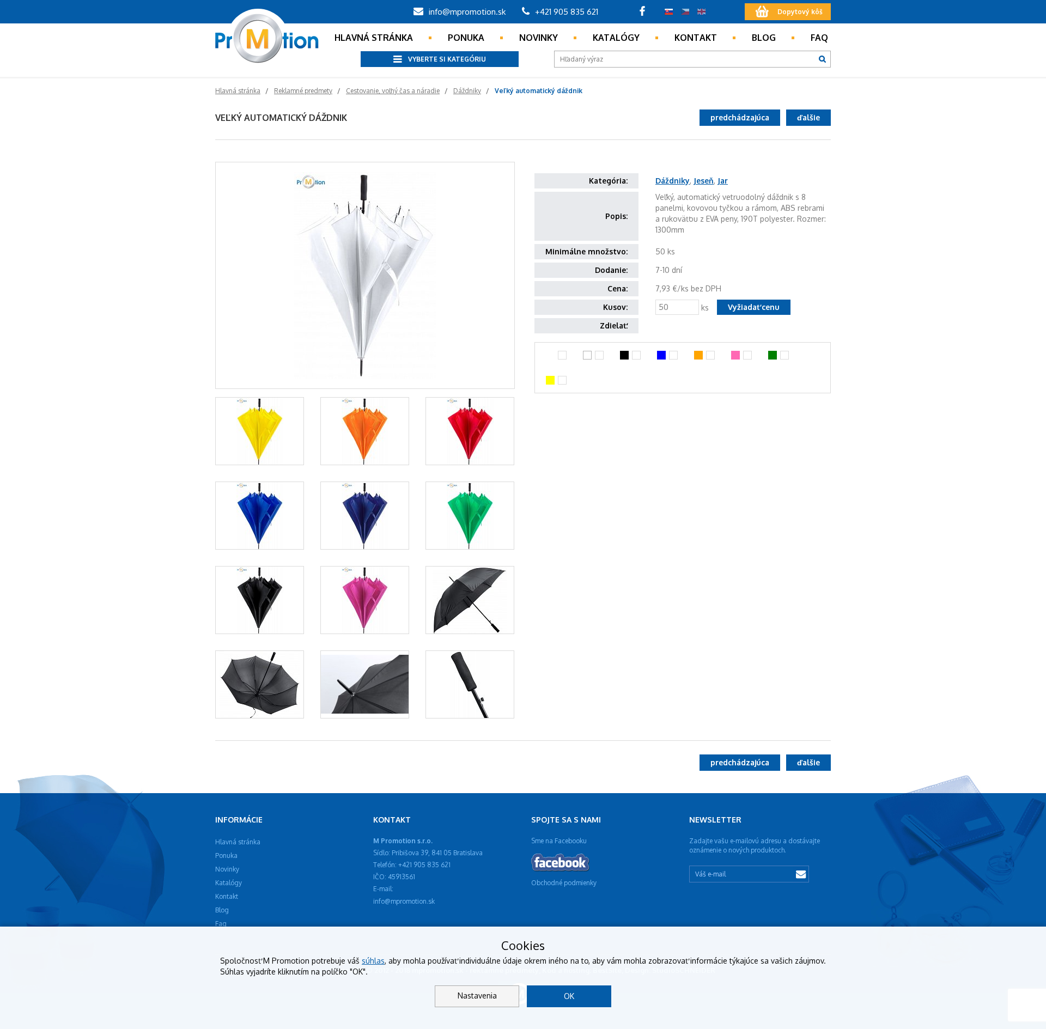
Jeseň (704, 180)
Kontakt (695, 37)
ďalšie (808, 117)
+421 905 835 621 (565, 12)
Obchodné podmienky (564, 883)
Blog (764, 37)
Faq (819, 37)
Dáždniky (672, 180)
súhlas (373, 960)
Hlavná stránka (374, 37)
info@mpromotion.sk (466, 12)
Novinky (538, 37)
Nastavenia (477, 995)
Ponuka (466, 37)
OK (569, 996)
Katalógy (616, 37)
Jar (722, 180)
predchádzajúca (739, 117)
